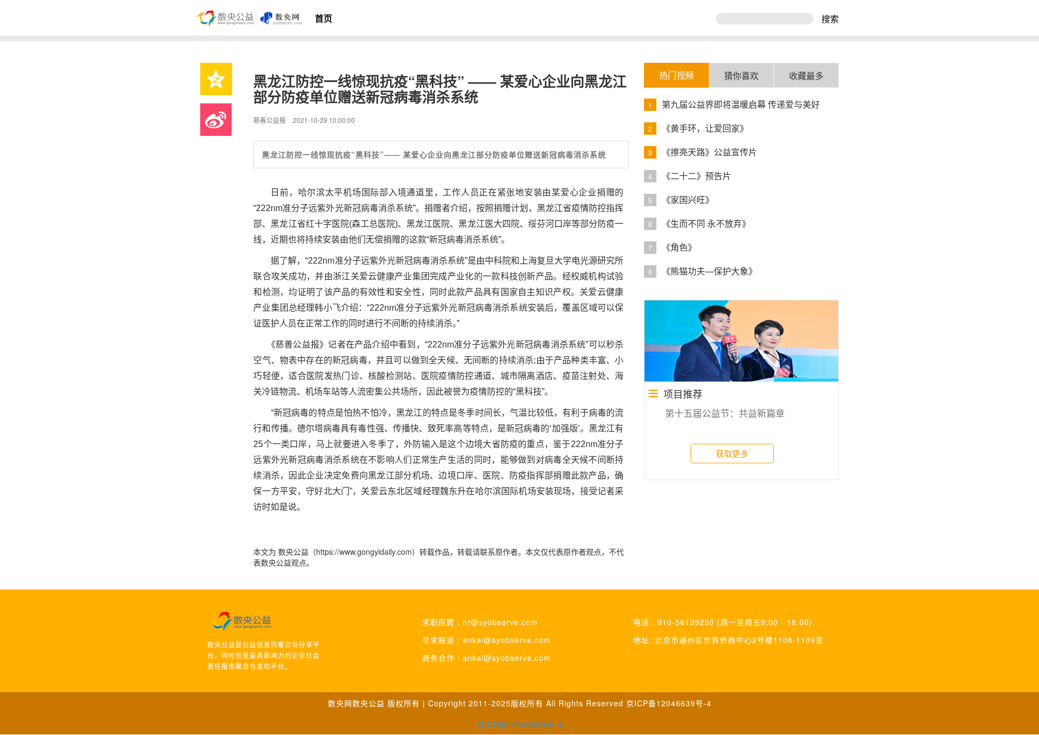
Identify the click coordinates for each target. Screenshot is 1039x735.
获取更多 (732, 453)
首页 (323, 18)
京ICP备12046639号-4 (669, 703)
